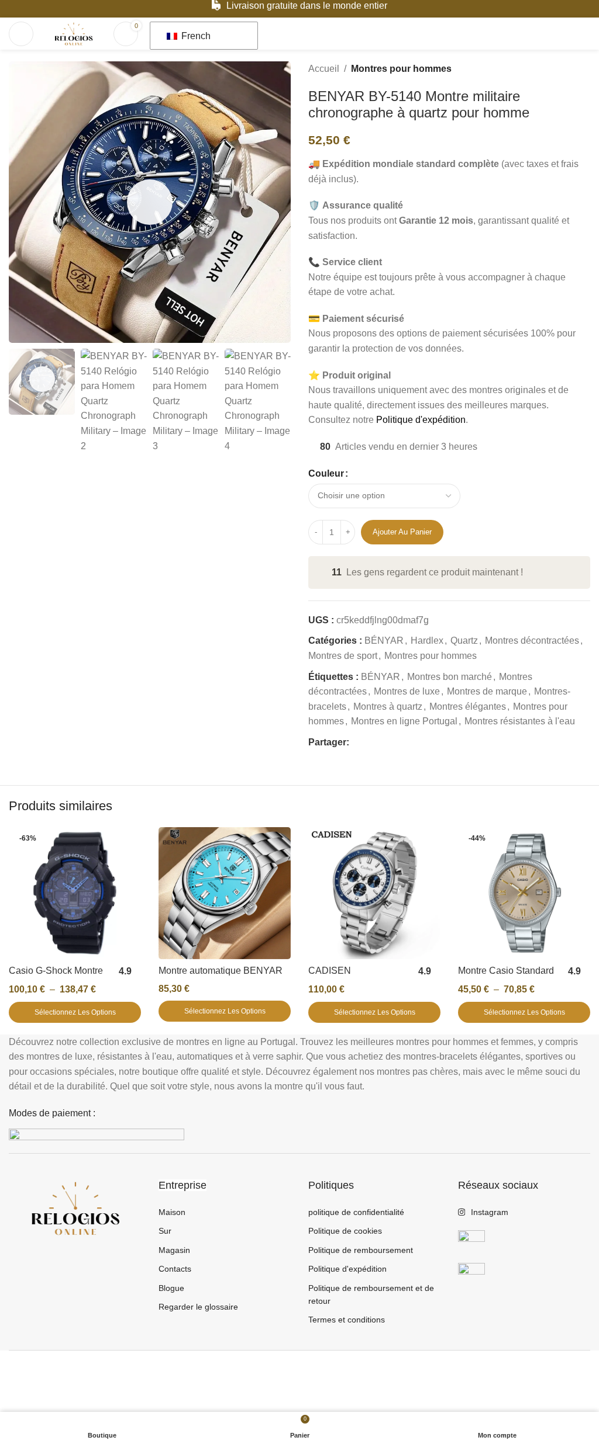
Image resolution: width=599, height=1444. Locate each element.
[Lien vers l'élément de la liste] (225, 1212)
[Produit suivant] (583, 69)
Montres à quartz (387, 706)
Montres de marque (487, 691)
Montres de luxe (407, 691)
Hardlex (427, 640)
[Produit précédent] (555, 69)
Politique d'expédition (421, 420)
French (195, 36)
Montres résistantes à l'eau (519, 721)
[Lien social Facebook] (356, 742)
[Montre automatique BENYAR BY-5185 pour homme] (225, 893)
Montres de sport (342, 656)
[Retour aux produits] (569, 69)
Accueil (323, 69)
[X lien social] (369, 742)
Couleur (326, 473)
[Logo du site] (73, 33)
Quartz (464, 640)
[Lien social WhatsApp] (396, 742)
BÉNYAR (384, 640)
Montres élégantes (467, 706)
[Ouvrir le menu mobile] (21, 34)
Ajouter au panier (402, 531)
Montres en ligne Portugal (404, 721)
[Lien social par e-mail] (383, 742)
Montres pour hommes (401, 69)
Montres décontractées (532, 640)
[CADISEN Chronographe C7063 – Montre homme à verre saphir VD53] (374, 893)
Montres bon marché (449, 677)
